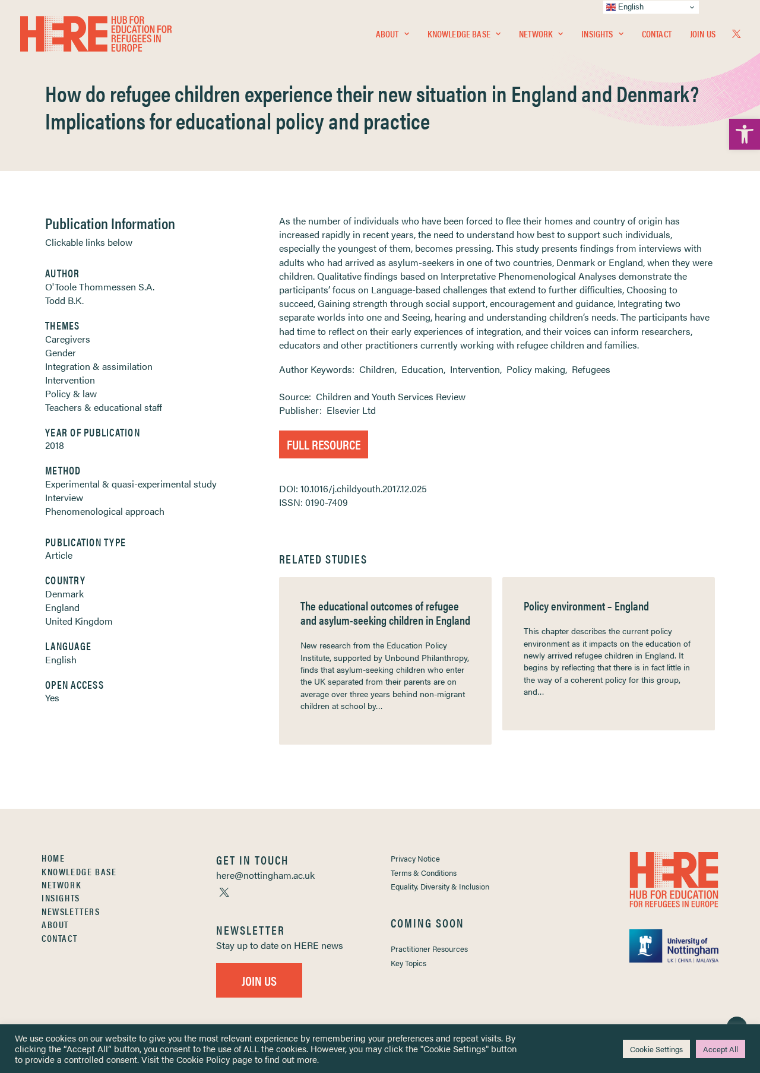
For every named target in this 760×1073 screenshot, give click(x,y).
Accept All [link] (720, 1049)
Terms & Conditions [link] (424, 872)
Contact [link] (657, 33)
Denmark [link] (64, 593)
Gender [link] (60, 352)
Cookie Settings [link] (656, 1049)
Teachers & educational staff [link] (103, 407)
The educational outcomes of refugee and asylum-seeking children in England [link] (385, 612)
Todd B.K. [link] (64, 300)
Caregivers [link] (67, 339)
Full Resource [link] (323, 444)
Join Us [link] (702, 33)
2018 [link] (54, 445)
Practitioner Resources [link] (429, 948)
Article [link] (58, 555)
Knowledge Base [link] (459, 33)
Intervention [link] (70, 380)
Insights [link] (597, 33)
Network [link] (536, 33)
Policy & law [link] (71, 393)
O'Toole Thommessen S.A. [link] (99, 286)
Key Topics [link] (408, 962)
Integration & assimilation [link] (99, 366)
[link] (744, 134)
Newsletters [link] (71, 911)
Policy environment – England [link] (586, 605)
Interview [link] (64, 497)
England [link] (62, 607)
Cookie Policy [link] (203, 1059)
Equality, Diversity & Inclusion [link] (440, 886)
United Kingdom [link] (79, 621)
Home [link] (53, 858)
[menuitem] (392, 34)
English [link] (61, 659)
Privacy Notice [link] (415, 858)
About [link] (387, 33)
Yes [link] (52, 697)
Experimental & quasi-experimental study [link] (131, 483)
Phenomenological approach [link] (104, 511)
